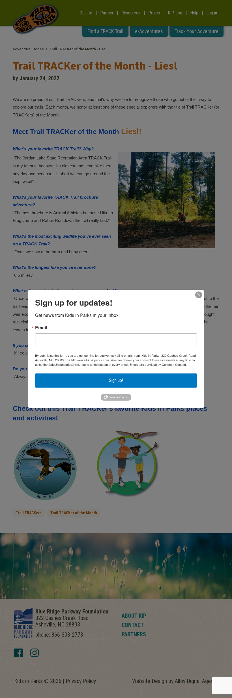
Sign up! (116, 380)
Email (41, 327)
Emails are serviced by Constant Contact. (158, 364)
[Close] (198, 294)
